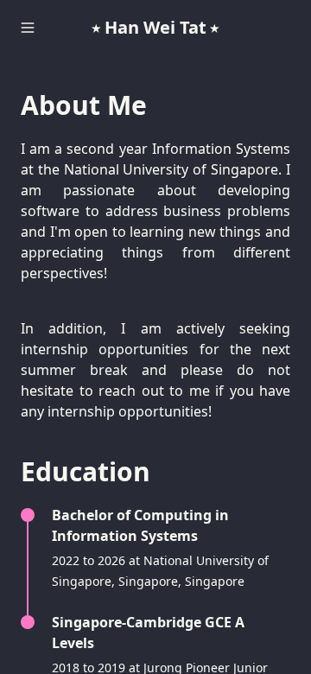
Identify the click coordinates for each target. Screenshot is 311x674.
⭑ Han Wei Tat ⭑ (155, 27)
